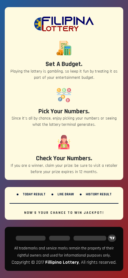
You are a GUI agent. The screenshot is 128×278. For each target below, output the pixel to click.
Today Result (34, 194)
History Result (99, 194)
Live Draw (65, 194)
